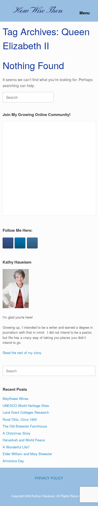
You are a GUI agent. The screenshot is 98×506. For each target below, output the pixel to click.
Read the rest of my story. (22, 352)
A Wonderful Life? (16, 446)
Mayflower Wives (15, 398)
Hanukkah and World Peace (24, 439)
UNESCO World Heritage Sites (26, 405)
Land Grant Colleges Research (26, 412)
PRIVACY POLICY (49, 477)
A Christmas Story (17, 433)
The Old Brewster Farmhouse (25, 426)
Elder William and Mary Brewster (27, 453)
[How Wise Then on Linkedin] (20, 242)
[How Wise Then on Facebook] (8, 242)
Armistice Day (13, 460)
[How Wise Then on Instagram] (32, 242)
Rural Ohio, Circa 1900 (20, 419)
